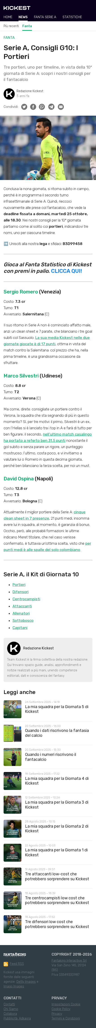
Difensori (21, 592)
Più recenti (11, 26)
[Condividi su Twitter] (24, 107)
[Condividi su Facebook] (33, 107)
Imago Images (14, 986)
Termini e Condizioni (66, 1018)
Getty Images (26, 982)
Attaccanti (22, 606)
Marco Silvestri (21, 376)
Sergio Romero (21, 292)
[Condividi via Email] (61, 107)
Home (8, 17)
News (23, 17)
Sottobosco (23, 620)
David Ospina (19, 479)
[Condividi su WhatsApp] (42, 107)
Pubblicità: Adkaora (17, 1018)
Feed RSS (17, 964)
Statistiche (72, 17)
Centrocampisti (26, 599)
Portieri (19, 584)
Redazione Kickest (30, 91)
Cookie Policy (61, 1009)
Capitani (20, 627)
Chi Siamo (11, 1009)
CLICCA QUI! (66, 271)
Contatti (9, 1004)
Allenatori (21, 613)
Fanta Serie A (45, 17)
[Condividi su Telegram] (51, 106)
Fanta (27, 26)
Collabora (10, 1014)
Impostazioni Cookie (66, 1004)
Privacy (57, 1014)
